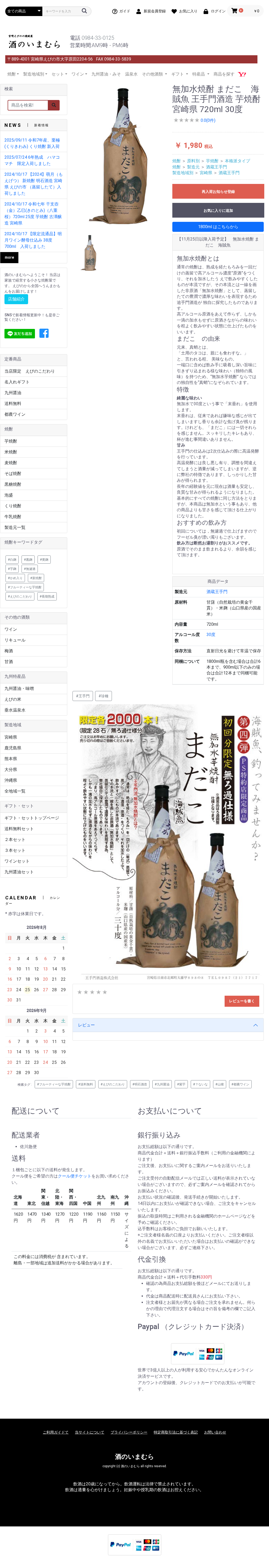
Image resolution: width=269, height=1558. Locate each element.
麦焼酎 (10, 462)
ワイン (10, 629)
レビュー (86, 1025)
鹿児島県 (12, 747)
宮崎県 (10, 737)
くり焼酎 (12, 505)
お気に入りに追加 (218, 210)
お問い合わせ (215, 1432)
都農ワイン (14, 414)
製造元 (193, 166)
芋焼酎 (10, 441)
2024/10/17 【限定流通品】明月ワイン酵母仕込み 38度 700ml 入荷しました (33, 240)
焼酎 (176, 160)
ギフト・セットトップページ (31, 817)
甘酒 (8, 661)
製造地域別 (182, 172)
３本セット (14, 850)
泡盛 (8, 495)
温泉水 (131, 74)
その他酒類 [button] (153, 74)
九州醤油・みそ (106, 74)
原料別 (193, 160)
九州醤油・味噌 (19, 688)
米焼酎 (10, 451)
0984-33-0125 (98, 38)
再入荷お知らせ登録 (218, 191)
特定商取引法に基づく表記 (176, 1432)
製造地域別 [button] (33, 74)
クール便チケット (74, 1176)
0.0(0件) (207, 120)
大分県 (10, 769)
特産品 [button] (199, 74)
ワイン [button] (77, 74)
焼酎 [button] (11, 74)
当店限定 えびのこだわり (29, 371)
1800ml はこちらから (218, 226)
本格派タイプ (237, 160)
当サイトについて (89, 1432)
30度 (210, 634)
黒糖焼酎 (12, 484)
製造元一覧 (14, 527)
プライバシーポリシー (129, 1432)
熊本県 (10, 758)
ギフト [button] (178, 74)
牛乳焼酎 (12, 516)
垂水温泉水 (14, 710)
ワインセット (17, 861)
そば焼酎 (12, 473)
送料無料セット (19, 828)
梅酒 (8, 650)
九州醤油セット (19, 871)
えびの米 (12, 699)
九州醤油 (12, 392)
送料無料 (12, 403)
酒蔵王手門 (216, 166)
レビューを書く (242, 1001)
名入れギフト (17, 381)
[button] (44, 333)
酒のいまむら (134, 1456)
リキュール (14, 640)
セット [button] (57, 74)
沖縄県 (10, 780)
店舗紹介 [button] (16, 299)
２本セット (14, 839)
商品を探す (224, 74)
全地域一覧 (14, 791)
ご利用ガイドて (56, 1432)
